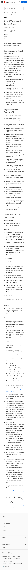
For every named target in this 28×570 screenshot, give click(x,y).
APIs (8, 34)
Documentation (8, 12)
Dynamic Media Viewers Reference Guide (14, 16)
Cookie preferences (7, 561)
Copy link (14, 30)
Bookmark (7, 30)
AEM (15, 12)
